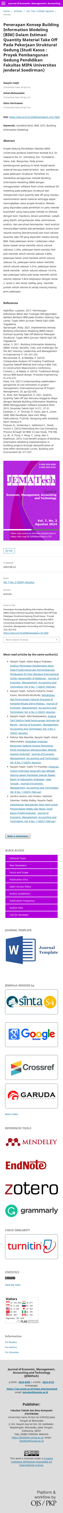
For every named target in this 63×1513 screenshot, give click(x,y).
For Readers (11, 1342)
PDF (10, 550)
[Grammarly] (31, 1216)
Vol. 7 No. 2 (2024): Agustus (40, 11)
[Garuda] (31, 1107)
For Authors (11, 1347)
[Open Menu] (3, 3)
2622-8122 (48, 1382)
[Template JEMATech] (31, 964)
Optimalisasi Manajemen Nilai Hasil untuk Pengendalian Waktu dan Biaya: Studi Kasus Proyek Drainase (34, 809)
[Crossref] (31, 1079)
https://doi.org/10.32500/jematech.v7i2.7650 (34, 117)
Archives (18, 11)
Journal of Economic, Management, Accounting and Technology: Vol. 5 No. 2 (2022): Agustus (34, 729)
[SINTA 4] (31, 1013)
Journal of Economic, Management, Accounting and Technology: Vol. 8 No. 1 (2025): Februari (34, 788)
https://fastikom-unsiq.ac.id (27, 1437)
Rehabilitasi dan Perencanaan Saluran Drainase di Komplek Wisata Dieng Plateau (32, 699)
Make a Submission (17, 836)
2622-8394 (24, 1382)
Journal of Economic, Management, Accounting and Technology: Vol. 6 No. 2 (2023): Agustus (33, 708)
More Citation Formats (17, 639)
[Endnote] (30, 1177)
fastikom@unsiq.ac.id (31, 1440)
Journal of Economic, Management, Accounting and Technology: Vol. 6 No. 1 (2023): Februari (34, 682)
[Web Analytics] (10, 1278)
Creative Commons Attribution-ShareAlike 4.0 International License (32, 1462)
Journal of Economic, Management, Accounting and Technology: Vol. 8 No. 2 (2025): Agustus (34, 758)
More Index (11, 1114)
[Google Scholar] (31, 1046)
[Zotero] (31, 1193)
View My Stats (12, 1284)
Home (6, 11)
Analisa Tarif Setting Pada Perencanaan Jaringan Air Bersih (35, 720)
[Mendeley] (31, 1146)
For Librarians (12, 1352)
